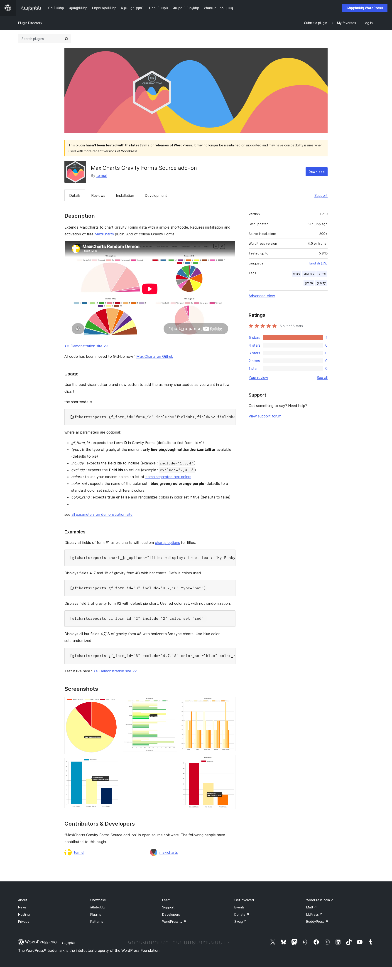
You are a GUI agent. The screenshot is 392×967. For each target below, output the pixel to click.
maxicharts (168, 852)
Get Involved (244, 900)
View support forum (265, 416)
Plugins (95, 914)
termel (101, 175)
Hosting (24, 914)
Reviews (98, 195)
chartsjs (309, 273)
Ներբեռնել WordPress (365, 8)
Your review (258, 377)
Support (321, 195)
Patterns (96, 921)
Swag (240, 921)
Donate (241, 914)
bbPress (314, 914)
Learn (166, 900)
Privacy (23, 921)
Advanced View (262, 296)
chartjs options (167, 542)
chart (296, 273)
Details (75, 195)
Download (317, 172)
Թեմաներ (98, 907)
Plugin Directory (30, 23)
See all (322, 377)
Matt (311, 907)
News (22, 907)
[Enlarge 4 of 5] (229, 703)
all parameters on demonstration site (101, 514)
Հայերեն (68, 943)
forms (322, 273)
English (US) (318, 263)
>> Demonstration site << (86, 346)
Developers (171, 914)
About (22, 900)
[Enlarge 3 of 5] (171, 703)
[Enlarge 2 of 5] (113, 764)
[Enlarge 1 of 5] (113, 703)
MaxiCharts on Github (154, 356)
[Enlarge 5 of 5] (229, 761)
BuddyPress (317, 921)
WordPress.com (320, 900)
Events (239, 907)
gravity (321, 283)
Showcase (98, 900)
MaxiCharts (104, 234)
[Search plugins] (66, 38)
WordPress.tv (174, 921)
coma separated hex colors (168, 476)
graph (309, 283)
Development (156, 195)
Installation (125, 195)
